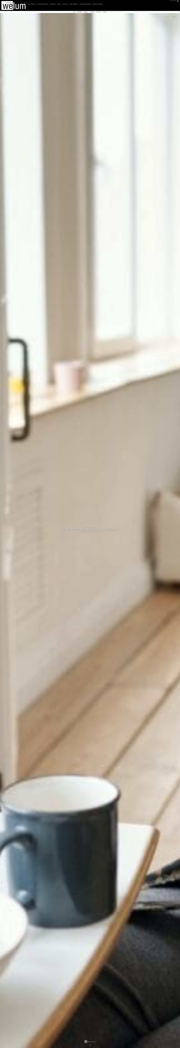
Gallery (65, 4)
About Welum (31, 4)
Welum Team (91, 1041)
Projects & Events (98, 4)
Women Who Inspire (85, 4)
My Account (173, 0)
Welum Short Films (43, 4)
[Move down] (90, 1045)
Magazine (52, 4)
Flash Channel (73, 4)
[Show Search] (177, 1)
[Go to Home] (13, 6)
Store (58, 4)
